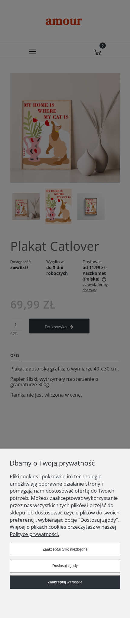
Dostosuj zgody (65, 566)
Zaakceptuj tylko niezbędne (65, 549)
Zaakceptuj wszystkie (65, 582)
